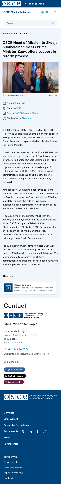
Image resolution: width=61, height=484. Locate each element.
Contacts (9, 412)
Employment (11, 419)
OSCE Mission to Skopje (17, 12)
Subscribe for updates (16, 425)
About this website (13, 467)
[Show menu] (55, 12)
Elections (26, 118)
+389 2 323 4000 (19, 348)
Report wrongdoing (13, 472)
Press (7, 437)
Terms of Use (10, 456)
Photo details (53, 95)
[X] (23, 431)
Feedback (8, 478)
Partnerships (11, 443)
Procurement (10, 462)
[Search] (53, 23)
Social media (11, 431)
